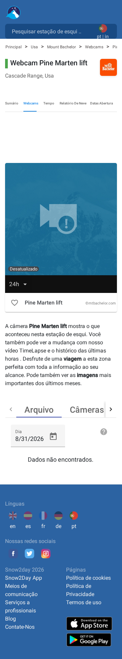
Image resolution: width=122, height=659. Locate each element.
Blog (10, 618)
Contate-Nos (20, 627)
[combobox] (52, 31)
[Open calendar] (53, 436)
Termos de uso (83, 602)
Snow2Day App (23, 578)
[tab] (39, 409)
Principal (14, 47)
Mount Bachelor (62, 47)
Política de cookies (88, 578)
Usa (35, 47)
